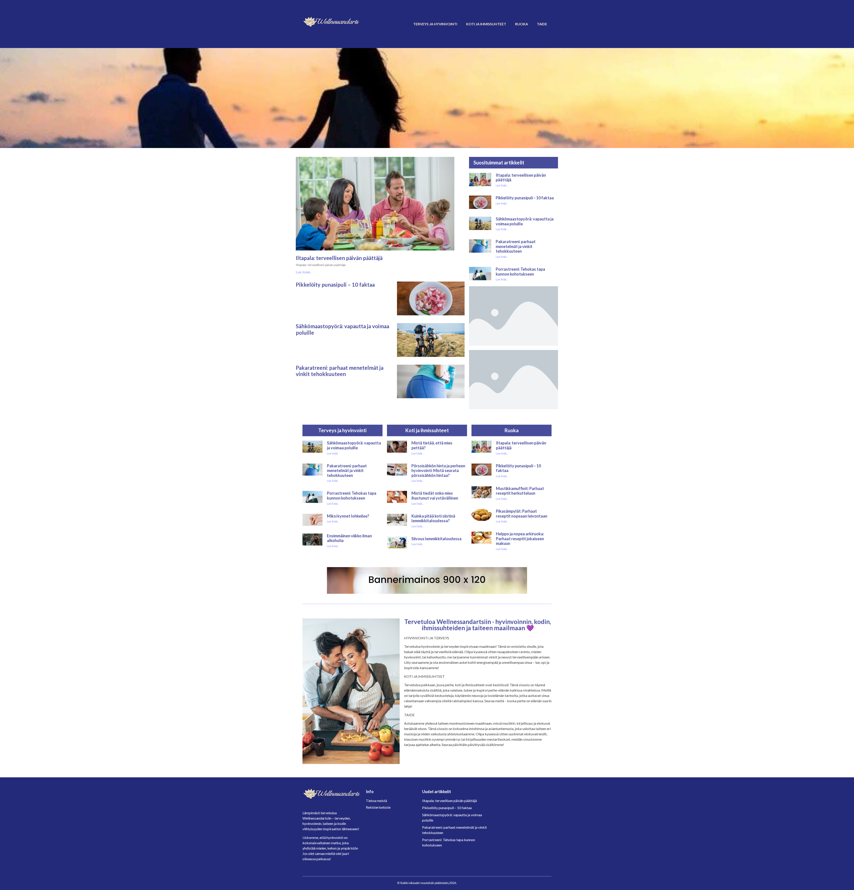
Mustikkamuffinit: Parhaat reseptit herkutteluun (520, 491)
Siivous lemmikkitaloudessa (436, 538)
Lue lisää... (304, 272)
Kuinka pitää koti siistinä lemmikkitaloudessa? (433, 518)
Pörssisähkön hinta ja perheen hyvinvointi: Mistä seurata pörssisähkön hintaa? (438, 470)
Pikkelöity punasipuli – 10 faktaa (335, 284)
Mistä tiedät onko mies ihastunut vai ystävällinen (434, 495)
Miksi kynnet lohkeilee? (348, 516)
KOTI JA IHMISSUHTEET (486, 24)
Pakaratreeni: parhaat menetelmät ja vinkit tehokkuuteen (339, 370)
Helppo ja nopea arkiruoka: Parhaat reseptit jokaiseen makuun (520, 538)
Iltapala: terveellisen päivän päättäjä (339, 258)
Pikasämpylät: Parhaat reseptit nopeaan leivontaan (521, 513)
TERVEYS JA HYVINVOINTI (435, 24)
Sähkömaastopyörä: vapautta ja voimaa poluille (342, 329)
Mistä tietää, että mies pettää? (431, 445)
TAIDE (542, 24)
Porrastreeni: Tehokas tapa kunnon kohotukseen (520, 271)
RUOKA (521, 24)
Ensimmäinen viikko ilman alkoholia (349, 538)
